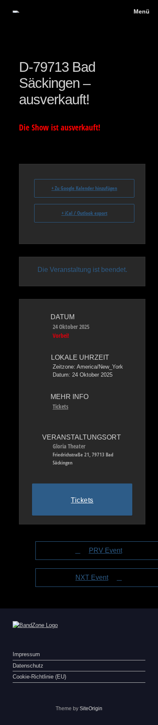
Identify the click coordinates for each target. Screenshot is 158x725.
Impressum (26, 654)
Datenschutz (28, 666)
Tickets (60, 406)
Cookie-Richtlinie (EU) (39, 676)
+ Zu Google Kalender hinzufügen (84, 188)
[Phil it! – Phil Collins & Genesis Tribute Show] (16, 12)
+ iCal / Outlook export (84, 213)
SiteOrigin (91, 708)
